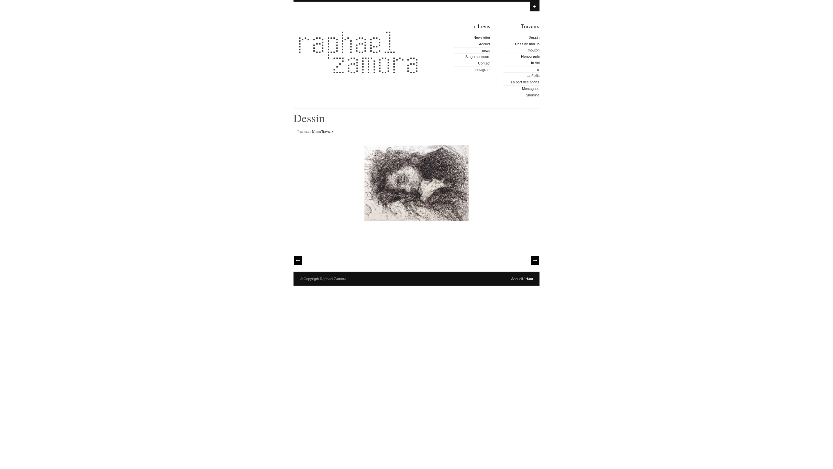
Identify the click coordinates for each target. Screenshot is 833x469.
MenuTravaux (323, 131)
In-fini (535, 63)
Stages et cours (477, 57)
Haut (529, 279)
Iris (537, 69)
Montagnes (530, 89)
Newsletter (481, 37)
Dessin (533, 37)
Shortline (532, 95)
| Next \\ (535, 260)
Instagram (482, 70)
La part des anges (525, 82)
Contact (484, 63)
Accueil (484, 44)
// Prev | (298, 260)
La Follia (532, 76)
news (486, 50)
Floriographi (530, 56)
